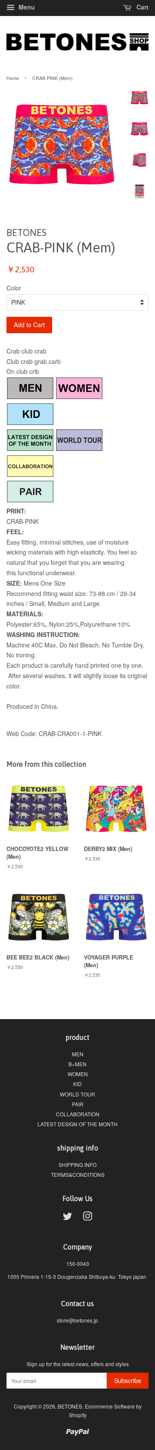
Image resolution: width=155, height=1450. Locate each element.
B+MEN (77, 1064)
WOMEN (78, 1073)
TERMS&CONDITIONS (78, 1174)
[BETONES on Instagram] (87, 1217)
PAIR (78, 1104)
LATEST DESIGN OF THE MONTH (77, 1124)
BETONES (70, 1406)
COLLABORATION (77, 1114)
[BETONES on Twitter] (67, 1217)
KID (77, 1083)
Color (13, 288)
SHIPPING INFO (77, 1164)
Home (12, 78)
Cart (142, 7)
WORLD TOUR (77, 1094)
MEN (78, 1054)
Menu (26, 7)
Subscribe (127, 1380)
